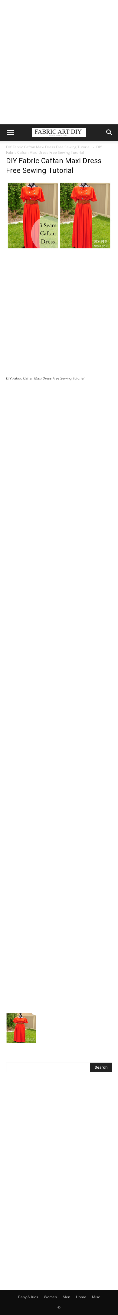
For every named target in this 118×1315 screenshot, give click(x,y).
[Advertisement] (59, 62)
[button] (10, 132)
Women (50, 1297)
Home (81, 1297)
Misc (96, 1297)
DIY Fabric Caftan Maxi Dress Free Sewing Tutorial (48, 147)
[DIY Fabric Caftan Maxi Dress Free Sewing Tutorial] (59, 248)
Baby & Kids (28, 1297)
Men (66, 1297)
